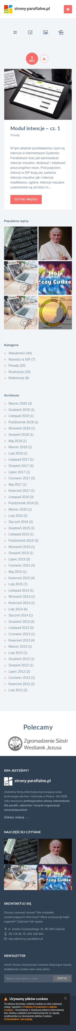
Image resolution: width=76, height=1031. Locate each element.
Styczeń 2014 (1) (21, 615)
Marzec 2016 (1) (20, 509)
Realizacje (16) (19, 372)
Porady (15, 135)
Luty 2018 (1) (18, 453)
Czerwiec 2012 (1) (22, 677)
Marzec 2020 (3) (20, 403)
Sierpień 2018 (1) (21, 434)
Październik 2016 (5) (23, 503)
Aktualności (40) (20, 353)
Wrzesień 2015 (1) (22, 547)
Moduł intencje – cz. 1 (35, 128)
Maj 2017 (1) (18, 484)
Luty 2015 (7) (18, 584)
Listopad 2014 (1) (21, 590)
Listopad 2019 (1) (21, 416)
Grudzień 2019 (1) (21, 410)
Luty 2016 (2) (18, 515)
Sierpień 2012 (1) (21, 665)
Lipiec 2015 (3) (19, 559)
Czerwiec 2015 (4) (22, 565)
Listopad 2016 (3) (21, 497)
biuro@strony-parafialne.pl (25, 938)
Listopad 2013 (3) (21, 627)
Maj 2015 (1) (18, 571)
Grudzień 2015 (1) (21, 528)
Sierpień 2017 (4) (21, 466)
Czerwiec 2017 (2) (22, 478)
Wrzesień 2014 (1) (22, 596)
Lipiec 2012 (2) (19, 671)
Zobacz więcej (14, 817)
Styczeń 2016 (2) (21, 522)
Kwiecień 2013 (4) (22, 640)
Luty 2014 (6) (18, 609)
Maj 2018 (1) (18, 441)
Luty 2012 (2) (18, 690)
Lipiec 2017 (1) (19, 472)
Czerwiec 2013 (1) (22, 634)
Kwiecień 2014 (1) (22, 603)
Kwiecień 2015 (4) (22, 578)
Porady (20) (17, 365)
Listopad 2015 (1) (21, 534)
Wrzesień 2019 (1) (22, 428)
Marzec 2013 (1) (20, 646)
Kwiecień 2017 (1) (22, 490)
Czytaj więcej (26, 199)
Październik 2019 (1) (23, 422)
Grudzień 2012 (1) (21, 659)
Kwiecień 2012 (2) (22, 684)
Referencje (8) (19, 378)
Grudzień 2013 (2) (21, 621)
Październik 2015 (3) (23, 540)
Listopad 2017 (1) (21, 459)
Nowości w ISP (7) (22, 359)
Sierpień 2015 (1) (21, 553)
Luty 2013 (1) (18, 653)
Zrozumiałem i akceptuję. (18, 1019)
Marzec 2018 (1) (20, 447)
